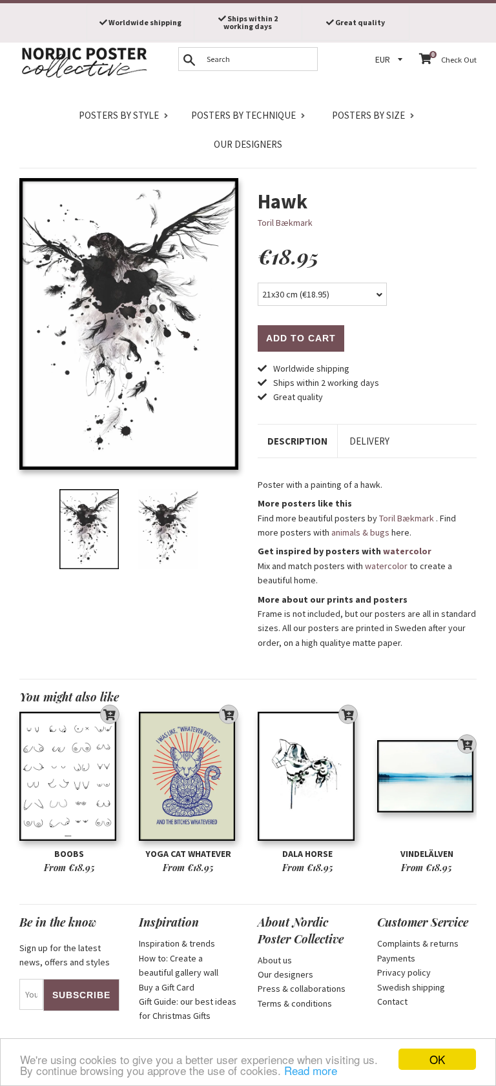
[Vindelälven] (427, 776)
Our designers (248, 144)
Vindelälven (426, 854)
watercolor (407, 551)
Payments (396, 958)
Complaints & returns (418, 943)
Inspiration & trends (177, 943)
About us (275, 960)
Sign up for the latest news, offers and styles (64, 955)
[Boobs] (69, 776)
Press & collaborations (302, 988)
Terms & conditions (295, 1003)
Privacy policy (404, 972)
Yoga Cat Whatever (188, 854)
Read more (310, 1070)
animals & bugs (360, 532)
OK (437, 1059)
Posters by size (368, 115)
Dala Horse (307, 854)
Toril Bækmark (285, 222)
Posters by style (119, 115)
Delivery (369, 441)
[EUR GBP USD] (390, 60)
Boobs (69, 854)
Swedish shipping (411, 987)
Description (297, 441)
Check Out (459, 60)
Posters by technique (243, 115)
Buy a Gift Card (166, 987)
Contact (392, 1001)
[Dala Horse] (308, 776)
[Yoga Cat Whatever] (189, 776)
